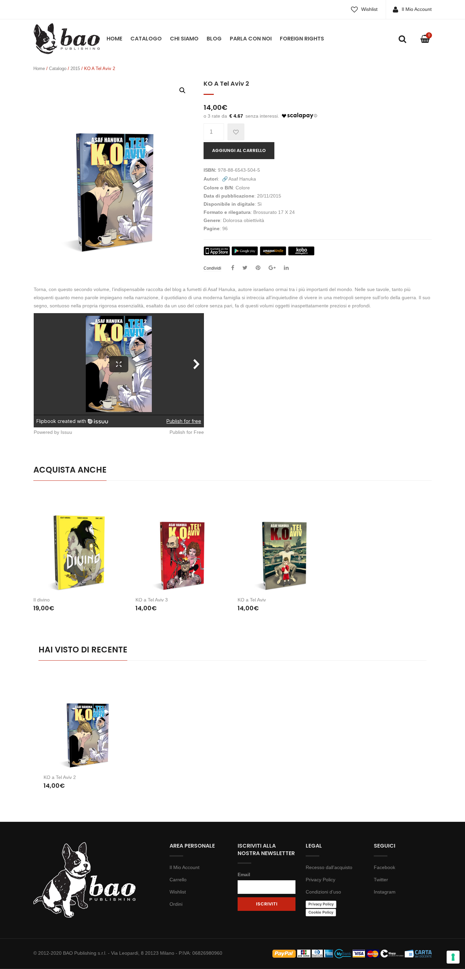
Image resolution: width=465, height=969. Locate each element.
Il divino (41, 599)
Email (244, 874)
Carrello (178, 879)
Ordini (176, 904)
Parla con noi (251, 38)
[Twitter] (244, 268)
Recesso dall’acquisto (329, 867)
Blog (214, 38)
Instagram (385, 892)
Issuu (66, 432)
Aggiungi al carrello (239, 150)
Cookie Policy (320, 912)
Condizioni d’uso (323, 892)
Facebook (384, 867)
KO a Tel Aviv (252, 599)
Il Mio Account (417, 9)
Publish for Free (187, 432)
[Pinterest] (258, 268)
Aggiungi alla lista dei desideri (235, 131)
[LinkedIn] (286, 268)
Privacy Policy (320, 879)
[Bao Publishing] (66, 38)
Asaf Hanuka (242, 179)
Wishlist (369, 9)
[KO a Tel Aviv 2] (87, 721)
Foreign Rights (302, 38)
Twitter (381, 879)
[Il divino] (79, 541)
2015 (75, 68)
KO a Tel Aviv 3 (151, 599)
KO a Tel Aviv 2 (60, 777)
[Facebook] (232, 268)
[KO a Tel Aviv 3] (181, 541)
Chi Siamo (184, 38)
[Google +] (272, 268)
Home (114, 38)
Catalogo (146, 38)
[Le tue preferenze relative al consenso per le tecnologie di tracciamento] (453, 957)
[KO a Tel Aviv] (284, 541)
